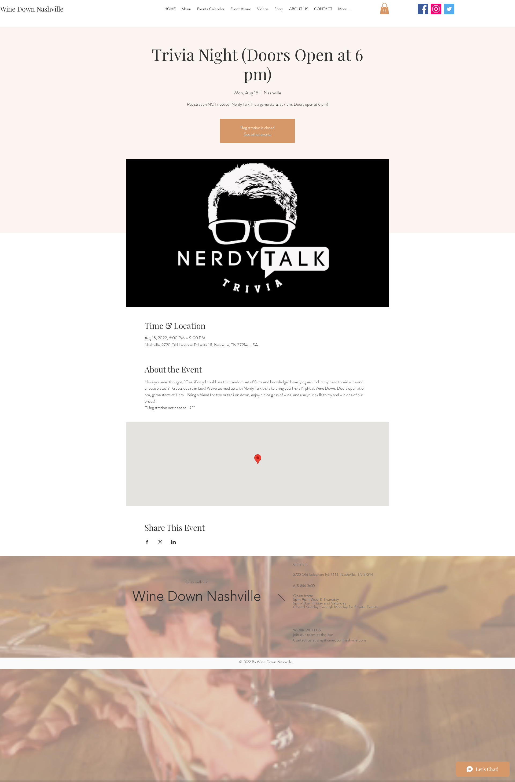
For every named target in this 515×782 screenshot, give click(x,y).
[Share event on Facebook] (147, 542)
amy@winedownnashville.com (341, 640)
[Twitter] (449, 9)
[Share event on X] (160, 542)
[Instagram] (436, 9)
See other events (257, 134)
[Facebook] (423, 9)
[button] (384, 8)
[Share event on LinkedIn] (173, 542)
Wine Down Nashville (197, 596)
